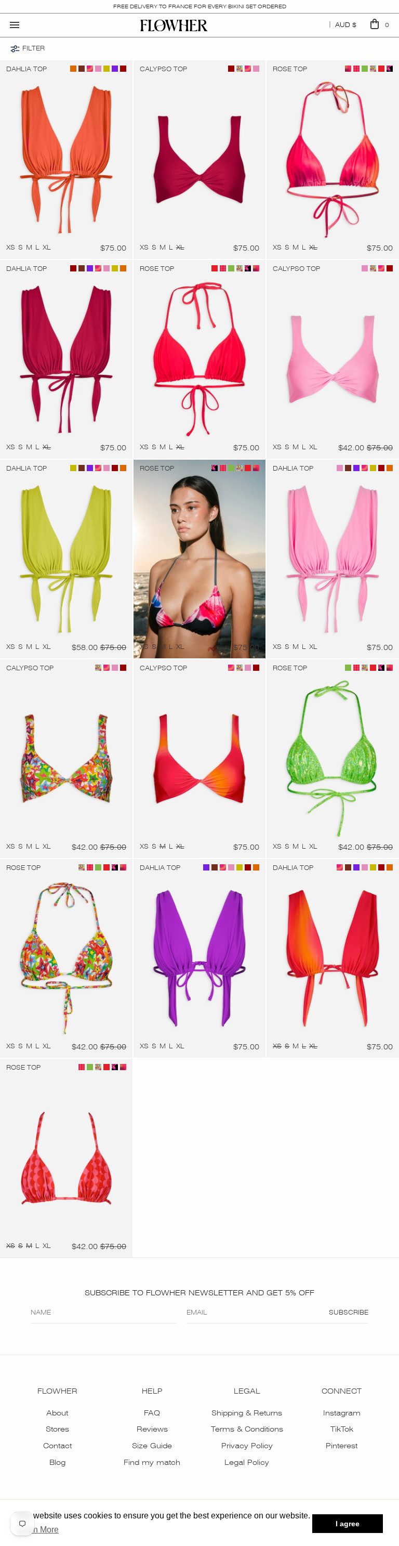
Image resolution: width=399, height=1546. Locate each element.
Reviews (152, 1429)
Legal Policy (246, 1462)
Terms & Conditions (247, 1429)
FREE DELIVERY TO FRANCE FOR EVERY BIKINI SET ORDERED (199, 6)
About (57, 1413)
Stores (57, 1429)
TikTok (341, 1429)
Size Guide (152, 1445)
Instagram (342, 1413)
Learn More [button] (38, 1529)
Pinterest (341, 1445)
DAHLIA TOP (26, 69)
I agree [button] (348, 1523)
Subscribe (348, 1312)
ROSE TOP (290, 69)
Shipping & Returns (246, 1413)
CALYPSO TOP (163, 69)
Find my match (152, 1462)
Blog (57, 1462)
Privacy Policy (247, 1445)
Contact (57, 1445)
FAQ (152, 1413)
